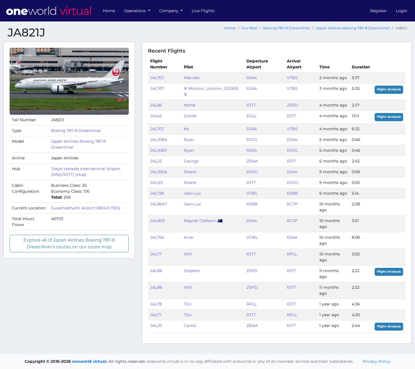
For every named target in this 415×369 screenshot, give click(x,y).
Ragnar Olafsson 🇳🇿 (203, 220)
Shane (190, 171)
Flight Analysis (389, 89)
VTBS (292, 77)
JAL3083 (158, 150)
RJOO (252, 171)
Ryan (189, 139)
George (191, 161)
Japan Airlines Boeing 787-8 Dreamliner (353, 28)
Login (401, 10)
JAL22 (156, 161)
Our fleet (249, 28)
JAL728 (157, 193)
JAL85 (156, 105)
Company (169, 10)
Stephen (192, 270)
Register (378, 10)
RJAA (251, 77)
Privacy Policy (376, 361)
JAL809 (157, 220)
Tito (187, 304)
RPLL (292, 254)
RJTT (251, 105)
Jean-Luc (192, 193)
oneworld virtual (89, 361)
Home (109, 10)
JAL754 (157, 237)
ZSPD (292, 105)
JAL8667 (158, 204)
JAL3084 (158, 139)
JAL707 (157, 77)
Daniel (190, 115)
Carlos (190, 325)
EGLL (251, 115)
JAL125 (156, 182)
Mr (186, 128)
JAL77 (155, 254)
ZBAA (252, 161)
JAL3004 (158, 171)
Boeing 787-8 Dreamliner (286, 28)
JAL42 (156, 115)
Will (188, 254)
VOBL (252, 237)
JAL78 (156, 304)
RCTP (292, 204)
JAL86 (156, 270)
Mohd (189, 105)
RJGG (251, 139)
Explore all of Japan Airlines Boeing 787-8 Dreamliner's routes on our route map (69, 243)
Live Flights (203, 10)
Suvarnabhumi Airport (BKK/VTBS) (85, 207)
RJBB (292, 193)
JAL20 (156, 325)
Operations (135, 10)
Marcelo (192, 77)
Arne (188, 237)
